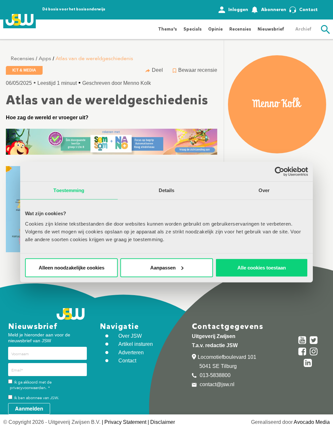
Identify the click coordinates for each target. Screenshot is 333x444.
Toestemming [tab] (68, 190)
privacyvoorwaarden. (28, 387)
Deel (157, 70)
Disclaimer (162, 422)
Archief (303, 29)
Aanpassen (163, 267)
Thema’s (167, 29)
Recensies (240, 29)
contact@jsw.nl (216, 384)
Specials (192, 29)
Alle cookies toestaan (261, 267)
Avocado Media (312, 422)
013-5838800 (214, 375)
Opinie (215, 29)
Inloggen (238, 10)
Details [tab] (167, 190)
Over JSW (130, 336)
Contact (308, 10)
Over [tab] (264, 190)
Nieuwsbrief (271, 29)
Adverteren (131, 352)
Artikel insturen (135, 344)
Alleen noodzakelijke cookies (71, 267)
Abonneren (273, 10)
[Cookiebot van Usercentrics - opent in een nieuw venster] (279, 171)
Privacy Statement (125, 422)
